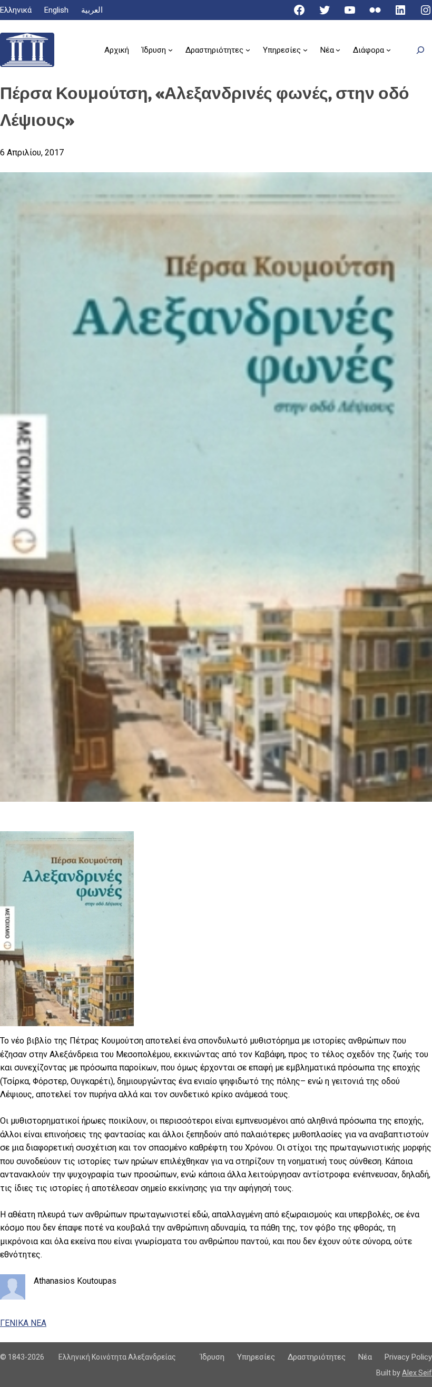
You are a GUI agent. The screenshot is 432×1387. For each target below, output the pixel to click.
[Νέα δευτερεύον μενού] (338, 49)
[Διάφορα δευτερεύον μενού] (388, 49)
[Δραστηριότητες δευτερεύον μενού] (248, 49)
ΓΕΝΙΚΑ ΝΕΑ (23, 1323)
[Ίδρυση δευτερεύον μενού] (170, 49)
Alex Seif (417, 1373)
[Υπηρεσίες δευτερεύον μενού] (305, 49)
